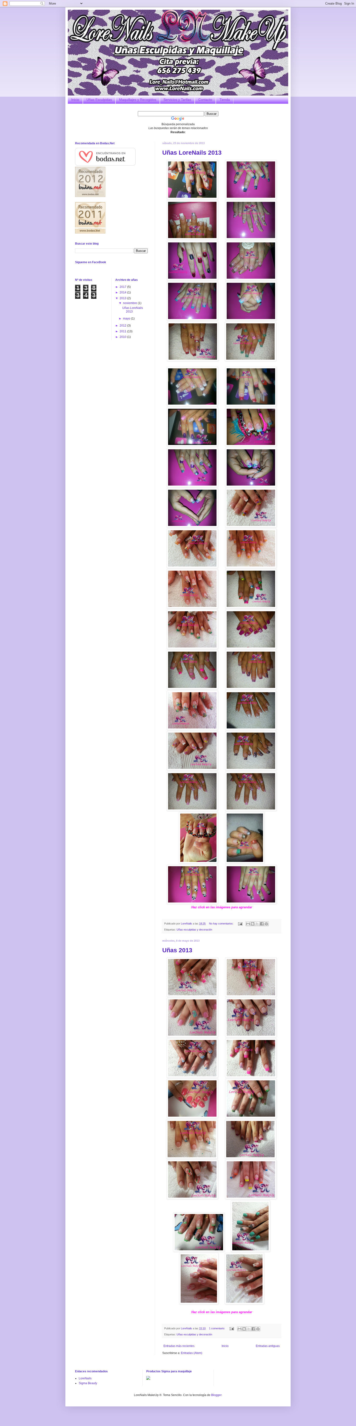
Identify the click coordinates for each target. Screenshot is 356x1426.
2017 (123, 287)
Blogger (216, 1395)
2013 (123, 298)
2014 (123, 292)
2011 (123, 331)
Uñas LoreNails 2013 (192, 152)
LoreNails (85, 1378)
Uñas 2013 (177, 950)
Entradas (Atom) (191, 1353)
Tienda (224, 100)
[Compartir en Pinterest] (266, 923)
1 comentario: (217, 1328)
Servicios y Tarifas (177, 100)
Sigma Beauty (88, 1383)
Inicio (75, 100)
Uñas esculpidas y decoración (194, 929)
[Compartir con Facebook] (261, 923)
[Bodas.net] (105, 164)
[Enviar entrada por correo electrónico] (240, 923)
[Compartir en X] (257, 923)
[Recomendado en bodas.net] (90, 196)
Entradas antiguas (268, 1346)
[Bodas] (90, 232)
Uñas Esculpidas (99, 100)
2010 (123, 337)
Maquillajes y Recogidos (137, 100)
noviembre (130, 303)
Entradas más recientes (178, 1346)
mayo (127, 318)
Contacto (205, 100)
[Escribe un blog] (252, 923)
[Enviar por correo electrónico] (248, 923)
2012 (123, 325)
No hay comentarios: (221, 923)
